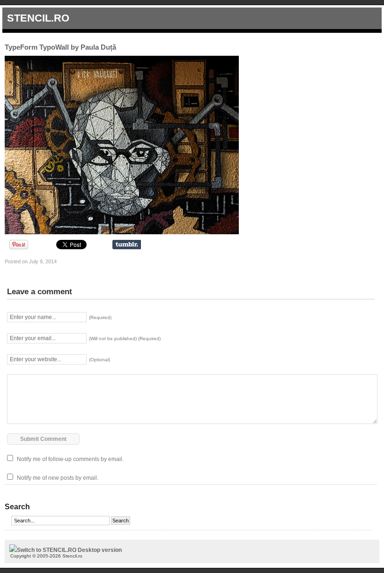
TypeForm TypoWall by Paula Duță (60, 47)
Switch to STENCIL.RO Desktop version (69, 550)
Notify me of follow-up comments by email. (70, 459)
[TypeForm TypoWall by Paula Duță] (122, 232)
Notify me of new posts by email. (57, 478)
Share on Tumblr (126, 244)
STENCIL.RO (38, 18)
